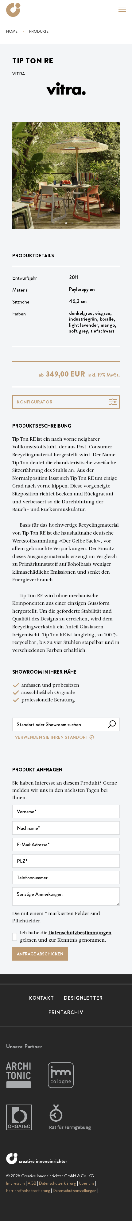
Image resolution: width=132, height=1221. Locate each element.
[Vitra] (66, 88)
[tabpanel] (66, 175)
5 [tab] (78, 223)
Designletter (83, 998)
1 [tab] (54, 223)
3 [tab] (66, 223)
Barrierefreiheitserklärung (28, 1190)
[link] (66, 737)
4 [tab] (72, 223)
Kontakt (41, 998)
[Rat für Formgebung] (71, 1118)
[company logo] (13, 10)
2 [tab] (60, 223)
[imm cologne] (61, 1075)
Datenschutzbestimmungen (80, 933)
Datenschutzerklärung (57, 1183)
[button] (118, 9)
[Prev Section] (24, 175)
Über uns (86, 1183)
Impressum (15, 1183)
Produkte (39, 31)
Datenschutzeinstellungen (74, 1190)
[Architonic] (18, 1075)
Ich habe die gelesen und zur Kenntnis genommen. (65, 937)
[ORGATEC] (19, 1118)
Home (11, 31)
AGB (32, 1183)
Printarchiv (66, 1012)
